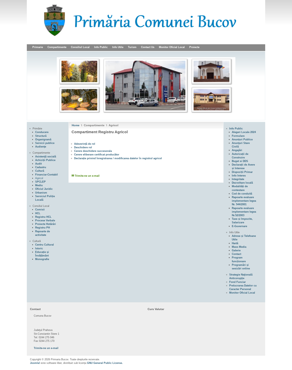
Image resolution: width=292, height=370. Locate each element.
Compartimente (56, 47)
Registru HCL (43, 216)
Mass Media (239, 246)
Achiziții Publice (45, 160)
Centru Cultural (44, 244)
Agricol (39, 178)
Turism (132, 47)
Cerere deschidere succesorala (93, 150)
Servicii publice (44, 143)
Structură (40, 135)
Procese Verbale (45, 220)
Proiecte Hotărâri (45, 224)
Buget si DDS (240, 161)
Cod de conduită (242, 193)
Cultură (39, 170)
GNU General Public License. (105, 362)
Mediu (39, 185)
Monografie (42, 259)
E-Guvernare (239, 226)
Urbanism (41, 192)
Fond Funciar (237, 281)
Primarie (37, 47)
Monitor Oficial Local (172, 47)
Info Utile (117, 47)
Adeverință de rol (84, 143)
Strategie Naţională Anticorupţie (240, 276)
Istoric (39, 248)
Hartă (235, 243)
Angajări (237, 150)
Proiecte (194, 47)
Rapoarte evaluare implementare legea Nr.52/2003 (244, 212)
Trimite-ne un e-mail (87, 175)
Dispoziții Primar (242, 172)
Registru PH (42, 227)
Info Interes (239, 175)
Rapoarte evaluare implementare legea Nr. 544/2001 (244, 201)
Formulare (238, 135)
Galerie (236, 250)
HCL (37, 213)
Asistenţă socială (45, 156)
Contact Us (147, 47)
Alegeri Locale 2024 (244, 132)
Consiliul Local (80, 47)
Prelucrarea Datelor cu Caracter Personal (243, 287)
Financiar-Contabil (46, 174)
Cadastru (40, 167)
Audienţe (40, 146)
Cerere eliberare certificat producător (96, 154)
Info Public (101, 47)
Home (75, 125)
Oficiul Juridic (44, 188)
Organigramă (43, 139)
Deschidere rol (83, 147)
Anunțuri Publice (242, 139)
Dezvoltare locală (242, 182)
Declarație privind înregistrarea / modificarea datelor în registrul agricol (118, 158)
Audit (38, 163)
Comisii (40, 209)
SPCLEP (40, 181)
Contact (236, 253)
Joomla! (35, 362)
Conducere (41, 132)
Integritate (238, 179)
